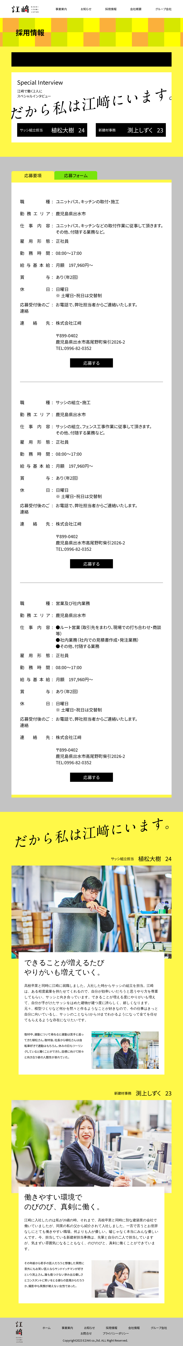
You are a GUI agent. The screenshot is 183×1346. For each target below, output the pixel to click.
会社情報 (134, 1328)
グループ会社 (163, 9)
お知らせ (86, 9)
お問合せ (86, 1333)
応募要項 (32, 175)
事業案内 (61, 9)
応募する (91, 363)
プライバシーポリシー (116, 1333)
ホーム (46, 1328)
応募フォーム (76, 175)
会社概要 (136, 9)
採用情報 (111, 9)
